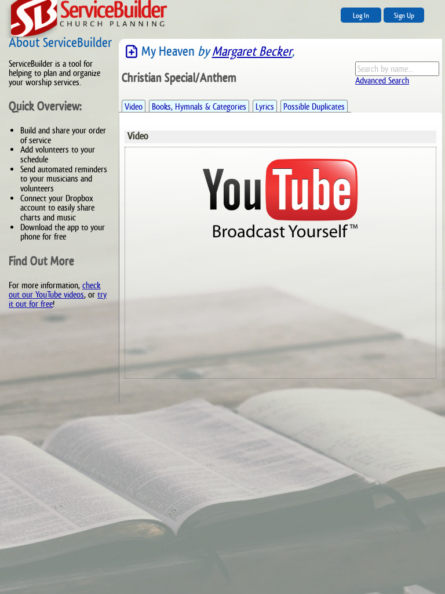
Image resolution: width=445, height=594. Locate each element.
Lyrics (265, 106)
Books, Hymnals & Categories (199, 106)
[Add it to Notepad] (131, 52)
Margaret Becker (252, 51)
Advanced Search (382, 80)
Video (134, 106)
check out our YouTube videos (54, 290)
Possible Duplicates (314, 106)
